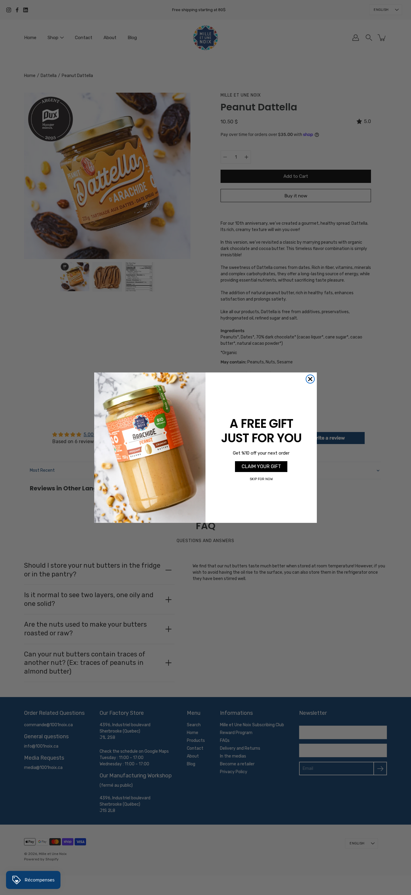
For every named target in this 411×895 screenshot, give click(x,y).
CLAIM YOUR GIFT (261, 466)
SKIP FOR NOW (261, 479)
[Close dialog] (310, 379)
